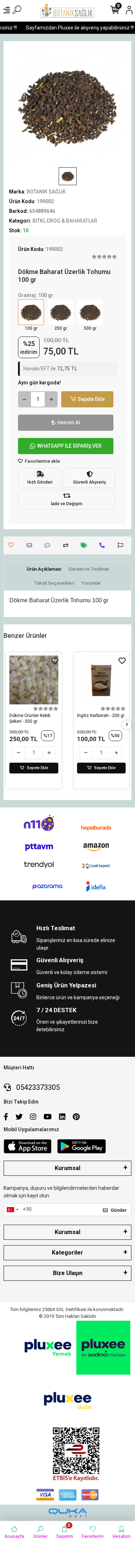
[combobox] (12, 1209)
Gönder (119, 1210)
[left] (8, 724)
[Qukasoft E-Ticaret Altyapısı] (68, 1512)
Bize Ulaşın (67, 1273)
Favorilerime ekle (42, 461)
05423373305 (37, 1087)
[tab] (44, 569)
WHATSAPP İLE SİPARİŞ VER (69, 446)
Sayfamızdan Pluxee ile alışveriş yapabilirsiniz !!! (76, 28)
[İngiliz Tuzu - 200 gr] (101, 679)
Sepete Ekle (91, 399)
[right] (127, 724)
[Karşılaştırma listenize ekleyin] (67, 545)
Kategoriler (67, 1252)
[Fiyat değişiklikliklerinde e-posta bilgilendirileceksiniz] (86, 545)
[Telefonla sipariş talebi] (104, 545)
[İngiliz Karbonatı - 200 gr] (34, 679)
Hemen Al (68, 422)
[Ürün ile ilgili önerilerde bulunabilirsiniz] (122, 545)
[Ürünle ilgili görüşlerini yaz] (49, 545)
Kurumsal (67, 1168)
